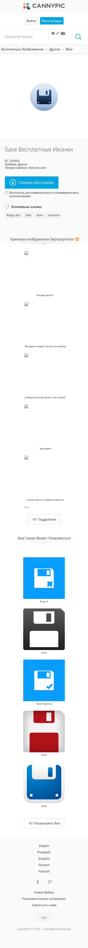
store (39, 215)
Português (44, 852)
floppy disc (14, 215)
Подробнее (47, 519)
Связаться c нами (44, 905)
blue (29, 215)
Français (44, 871)
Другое (22, 164)
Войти (31, 21)
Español (44, 858)
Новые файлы (44, 892)
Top (44, 917)
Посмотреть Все (47, 823)
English (44, 846)
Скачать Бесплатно (36, 183)
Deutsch (44, 865)
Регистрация (52, 21)
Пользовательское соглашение (44, 899)
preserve (54, 215)
